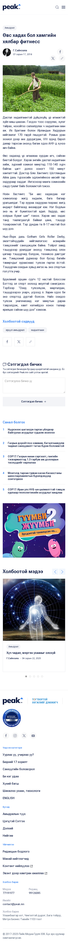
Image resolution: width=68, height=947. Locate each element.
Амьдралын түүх (14, 814)
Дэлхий (8, 828)
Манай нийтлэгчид (16, 858)
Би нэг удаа (11, 776)
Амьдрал (10, 28)
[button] (57, 7)
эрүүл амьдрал (15, 330)
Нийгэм (8, 835)
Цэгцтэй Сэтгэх (14, 821)
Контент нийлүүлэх (16, 866)
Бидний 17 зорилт (15, 762)
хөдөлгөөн (37, 330)
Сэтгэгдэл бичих (32, 401)
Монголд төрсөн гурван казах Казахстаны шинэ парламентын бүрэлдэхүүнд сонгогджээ (35, 476)
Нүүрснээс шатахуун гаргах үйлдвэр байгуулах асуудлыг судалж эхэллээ (31, 431)
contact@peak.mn (13, 904)
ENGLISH (9, 798)
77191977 (8, 893)
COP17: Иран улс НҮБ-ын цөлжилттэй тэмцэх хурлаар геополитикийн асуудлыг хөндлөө (36, 491)
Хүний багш (11, 783)
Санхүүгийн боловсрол (19, 769)
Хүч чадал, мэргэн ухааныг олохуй (31, 653)
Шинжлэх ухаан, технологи (21, 791)
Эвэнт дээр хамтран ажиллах (24, 873)
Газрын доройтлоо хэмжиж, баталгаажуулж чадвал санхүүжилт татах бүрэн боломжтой (36, 445)
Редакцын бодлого (16, 851)
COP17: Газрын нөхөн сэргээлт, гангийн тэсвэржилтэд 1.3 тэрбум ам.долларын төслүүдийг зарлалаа (33, 459)
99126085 (34, 893)
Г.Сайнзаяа (20, 50)
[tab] (26, 676)
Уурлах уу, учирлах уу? (18, 754)
